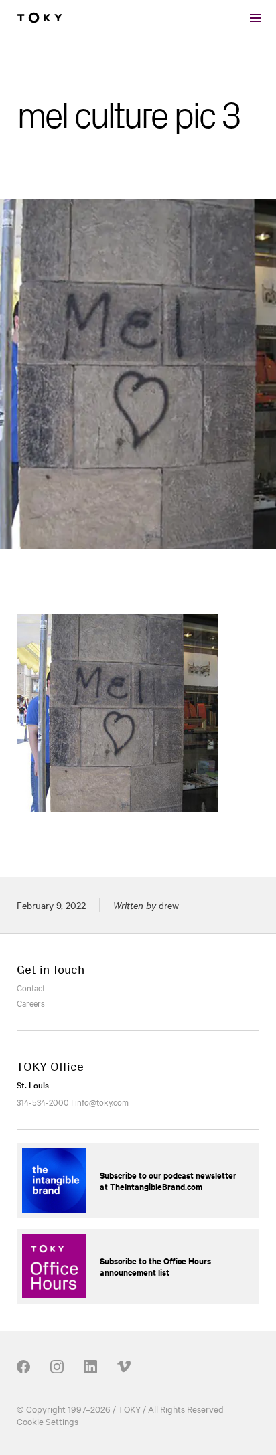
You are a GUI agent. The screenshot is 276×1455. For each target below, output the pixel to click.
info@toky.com (102, 1102)
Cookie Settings (47, 1421)
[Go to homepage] (39, 18)
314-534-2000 (43, 1102)
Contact (31, 987)
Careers (31, 1003)
